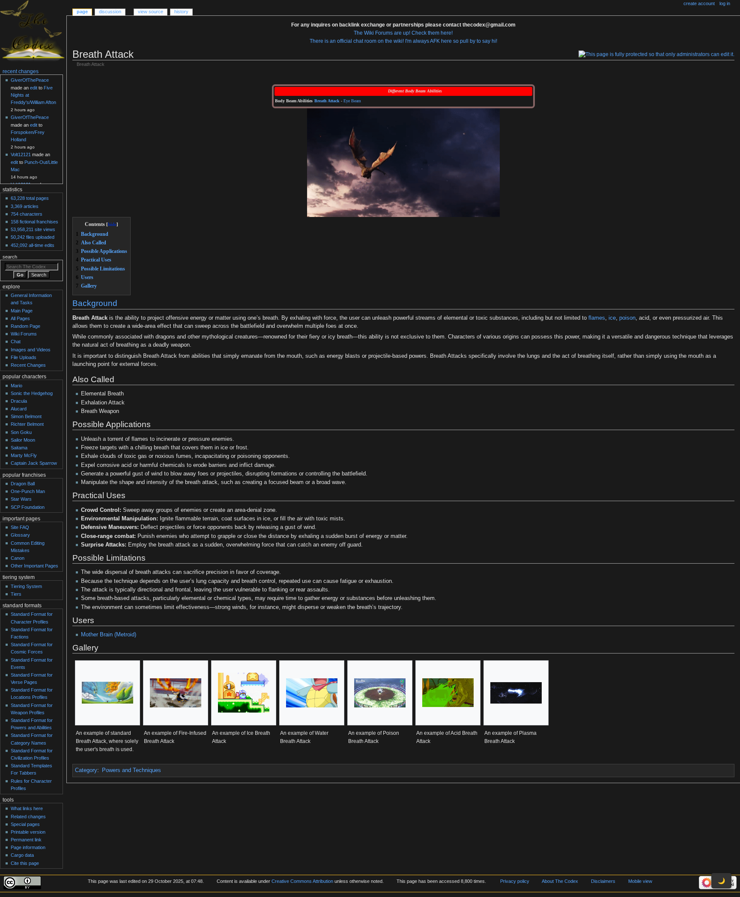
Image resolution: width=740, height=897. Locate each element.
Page (82, 11)
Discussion (110, 11)
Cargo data (22, 855)
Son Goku (21, 432)
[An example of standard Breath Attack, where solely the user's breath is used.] (107, 693)
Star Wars (21, 499)
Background (94, 303)
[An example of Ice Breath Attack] (243, 693)
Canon (17, 558)
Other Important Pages (34, 565)
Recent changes (21, 71)
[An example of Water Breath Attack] (311, 692)
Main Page (22, 310)
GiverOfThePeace (30, 80)
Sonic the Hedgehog (32, 393)
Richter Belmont (27, 424)
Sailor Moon (23, 440)
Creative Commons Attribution (302, 881)
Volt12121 (21, 154)
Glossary (20, 535)
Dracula (19, 401)
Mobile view (640, 881)
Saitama (19, 447)
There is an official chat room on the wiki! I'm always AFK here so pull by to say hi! (403, 41)
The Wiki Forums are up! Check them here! (403, 33)
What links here (27, 808)
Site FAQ (20, 527)
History (181, 11)
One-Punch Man (28, 491)
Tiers (16, 594)
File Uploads (23, 357)
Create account (699, 3)
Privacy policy (514, 881)
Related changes (28, 816)
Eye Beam (352, 101)
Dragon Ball (23, 483)
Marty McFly (24, 455)
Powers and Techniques (131, 770)
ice (612, 318)
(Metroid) (125, 635)
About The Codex (560, 881)
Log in (724, 3)
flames (596, 318)
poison (627, 318)
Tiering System (26, 586)
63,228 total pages (30, 198)
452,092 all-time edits (32, 245)
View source (150, 11)
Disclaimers (603, 881)
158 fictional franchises (34, 221)
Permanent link (26, 839)
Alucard (19, 408)
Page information (28, 847)
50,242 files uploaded (32, 237)
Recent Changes (28, 365)
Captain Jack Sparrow (34, 463)
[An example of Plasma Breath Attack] (516, 693)
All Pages (20, 318)
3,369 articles (25, 206)
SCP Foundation (28, 507)
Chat (16, 341)
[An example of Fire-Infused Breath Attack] (175, 692)
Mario (16, 385)
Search (10, 256)
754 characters (26, 214)
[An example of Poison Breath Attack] (380, 692)
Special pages (25, 824)
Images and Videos (31, 349)
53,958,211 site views (33, 229)
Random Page (25, 326)
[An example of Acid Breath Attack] (448, 692)
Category (86, 770)
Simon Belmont (26, 416)
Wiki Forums (24, 333)
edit (33, 87)
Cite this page (25, 863)
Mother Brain (97, 635)
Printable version (28, 832)
